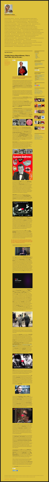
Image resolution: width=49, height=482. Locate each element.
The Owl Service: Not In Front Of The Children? (10, 43)
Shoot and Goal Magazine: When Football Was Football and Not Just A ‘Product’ (32, 29)
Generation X (5, 60)
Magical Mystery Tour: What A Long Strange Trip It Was (24, 32)
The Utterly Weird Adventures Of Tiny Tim (10, 22)
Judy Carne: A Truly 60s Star (17, 42)
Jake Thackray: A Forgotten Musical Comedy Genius (28, 25)
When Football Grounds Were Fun (20, 39)
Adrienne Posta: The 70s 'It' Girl (37, 90)
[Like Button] (13, 60)
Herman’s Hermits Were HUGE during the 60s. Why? (20, 21)
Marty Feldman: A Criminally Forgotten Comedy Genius (11, 28)
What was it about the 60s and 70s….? (9, 39)
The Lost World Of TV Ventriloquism (9, 36)
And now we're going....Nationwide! (38, 139)
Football (36, 56)
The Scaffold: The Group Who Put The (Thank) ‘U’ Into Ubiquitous (28, 28)
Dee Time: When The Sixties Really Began (22, 22)
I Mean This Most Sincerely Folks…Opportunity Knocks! (11, 35)
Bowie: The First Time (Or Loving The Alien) (38, 32)
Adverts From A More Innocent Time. (38, 91)
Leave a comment (6, 65)
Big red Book (8, 61)
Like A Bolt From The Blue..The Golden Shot (10, 32)
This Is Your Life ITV (8, 64)
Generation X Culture (9, 14)
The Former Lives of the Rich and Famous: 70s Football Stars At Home (29, 35)
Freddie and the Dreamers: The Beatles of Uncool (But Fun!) (12, 25)
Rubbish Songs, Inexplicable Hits (8, 46)
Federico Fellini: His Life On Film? (8, 42)
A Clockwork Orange (28, 39)
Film (36, 55)
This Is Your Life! (17, 18)
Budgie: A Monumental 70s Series (32, 21)
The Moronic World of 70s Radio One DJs (30, 36)
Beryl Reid (5, 61)
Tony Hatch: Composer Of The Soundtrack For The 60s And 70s (12, 29)
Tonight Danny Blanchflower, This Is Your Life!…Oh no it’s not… (17, 56)
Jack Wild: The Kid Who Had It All (19, 36)
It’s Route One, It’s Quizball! (8, 21)
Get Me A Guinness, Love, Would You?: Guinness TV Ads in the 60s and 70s (32, 42)
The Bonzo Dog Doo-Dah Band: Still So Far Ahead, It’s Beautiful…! (28, 18)
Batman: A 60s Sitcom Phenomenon (33, 22)
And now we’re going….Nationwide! (9, 18)
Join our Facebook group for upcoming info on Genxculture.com (22, 46)
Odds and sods (37, 57)
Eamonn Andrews (6, 62)
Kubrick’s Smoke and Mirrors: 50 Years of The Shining (25, 43)
